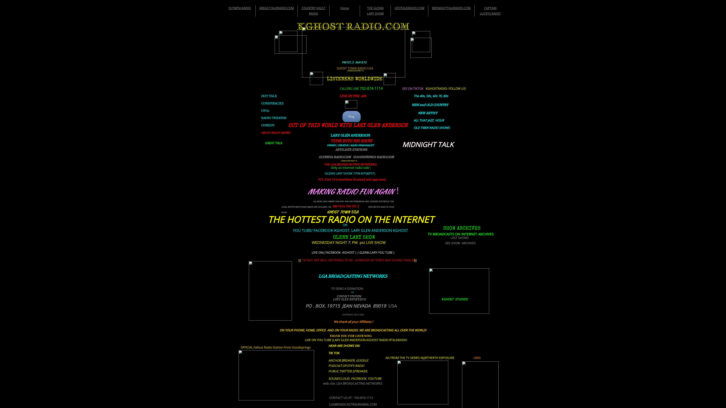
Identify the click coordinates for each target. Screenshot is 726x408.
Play (351, 117)
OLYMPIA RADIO (239, 8)
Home (344, 8)
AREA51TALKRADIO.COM (276, 8)
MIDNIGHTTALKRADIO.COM (451, 8)
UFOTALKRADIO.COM (409, 8)
